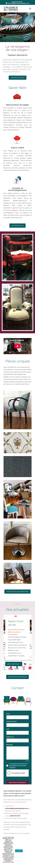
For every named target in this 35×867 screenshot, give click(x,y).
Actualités (15, 632)
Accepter (19, 851)
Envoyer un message (17, 782)
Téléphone (10, 737)
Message (9, 744)
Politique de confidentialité (28, 851)
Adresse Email (11, 721)
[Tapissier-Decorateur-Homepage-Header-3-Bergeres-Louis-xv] (17, 41)
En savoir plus (17, 225)
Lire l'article (13, 664)
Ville (7, 729)
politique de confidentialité (8, 863)
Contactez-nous (17, 78)
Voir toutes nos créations (17, 591)
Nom (8, 714)
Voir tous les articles (17, 677)
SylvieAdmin (14, 629)
